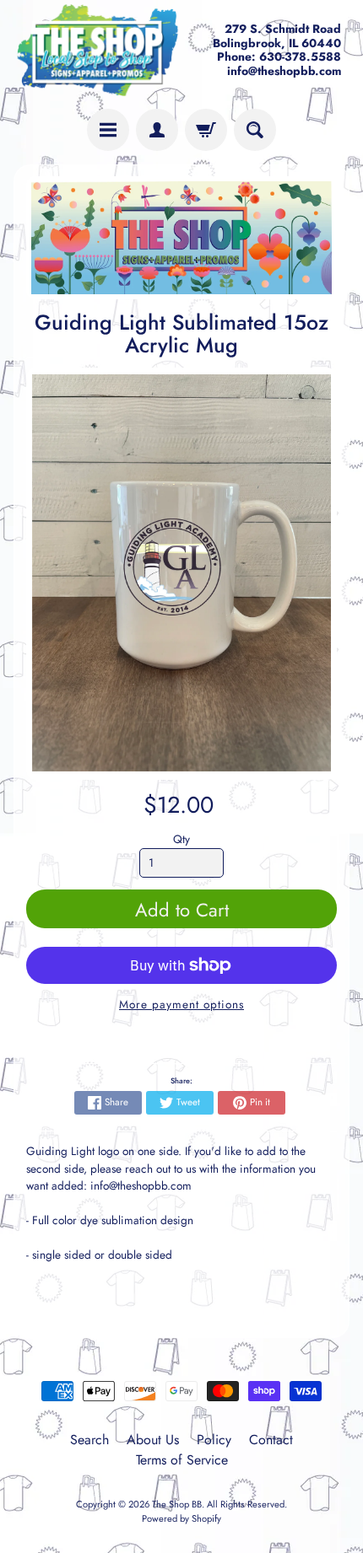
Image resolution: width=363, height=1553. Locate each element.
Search (89, 1439)
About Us (153, 1439)
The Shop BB (177, 1504)
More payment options (181, 1004)
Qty (181, 838)
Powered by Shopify (181, 1518)
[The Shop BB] (98, 50)
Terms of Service (182, 1460)
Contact (271, 1439)
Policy (214, 1439)
